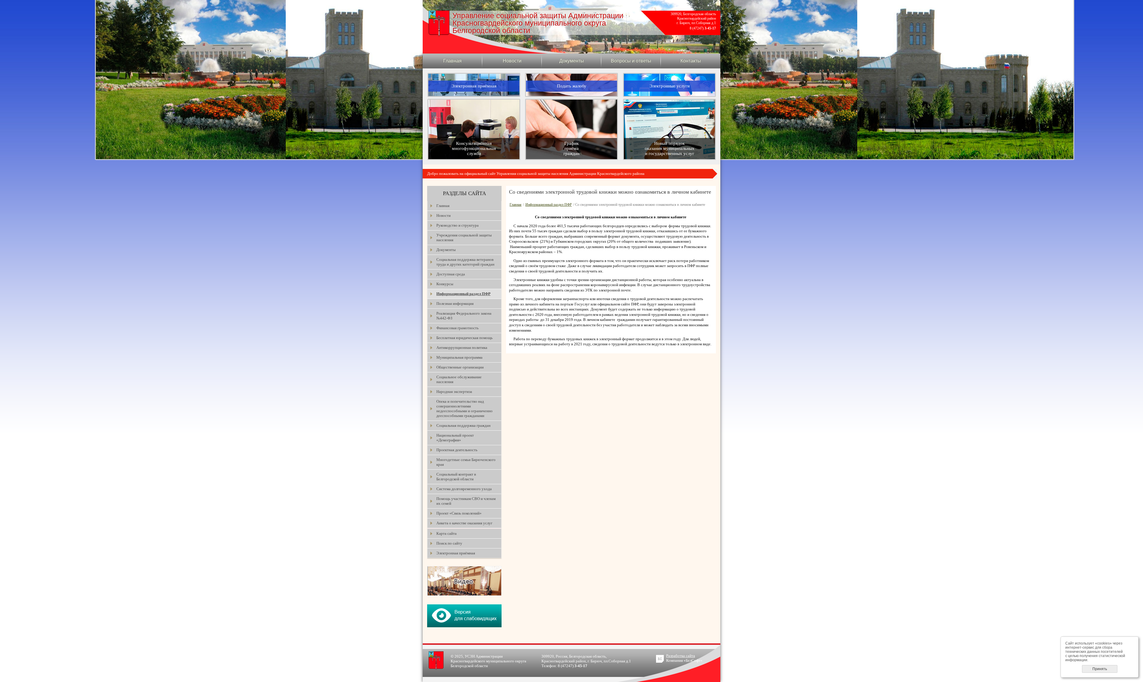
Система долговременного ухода (464, 489)
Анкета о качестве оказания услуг (464, 523)
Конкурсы (444, 284)
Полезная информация (455, 303)
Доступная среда (450, 274)
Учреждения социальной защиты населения (464, 237)
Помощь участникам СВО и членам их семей (466, 501)
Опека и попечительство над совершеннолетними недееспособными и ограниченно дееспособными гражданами (464, 408)
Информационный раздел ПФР (463, 293)
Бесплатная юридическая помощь (464, 337)
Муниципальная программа (459, 357)
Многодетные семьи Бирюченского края (466, 462)
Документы (571, 60)
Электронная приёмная (455, 553)
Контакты (690, 60)
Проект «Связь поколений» (459, 513)
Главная (452, 60)
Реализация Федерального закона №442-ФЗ (463, 315)
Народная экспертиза (454, 391)
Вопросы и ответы (631, 60)
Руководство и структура (457, 225)
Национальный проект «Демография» (455, 437)
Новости (512, 60)
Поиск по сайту (449, 543)
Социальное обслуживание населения (459, 379)
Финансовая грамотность (457, 328)
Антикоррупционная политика (461, 347)
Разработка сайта (680, 655)
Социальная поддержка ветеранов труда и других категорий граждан (465, 261)
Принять (1099, 669)
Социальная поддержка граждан (463, 425)
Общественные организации (460, 367)
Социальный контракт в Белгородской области (456, 476)
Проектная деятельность (456, 450)
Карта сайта (446, 533)
